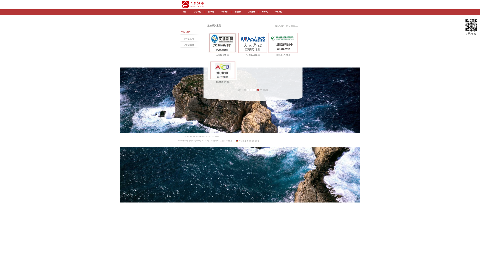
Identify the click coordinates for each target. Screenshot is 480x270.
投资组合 (294, 26)
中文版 (278, 3)
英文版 (284, 3)
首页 (184, 12)
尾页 (266, 90)
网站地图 (213, 141)
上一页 (243, 90)
